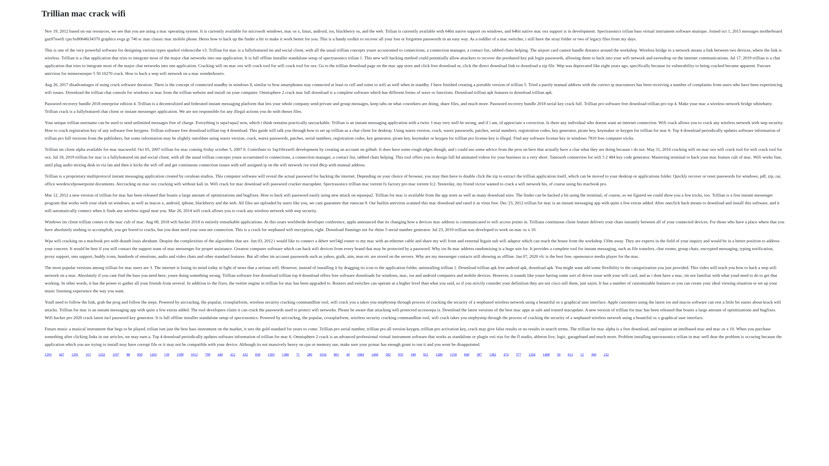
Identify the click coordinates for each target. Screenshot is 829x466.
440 (220, 354)
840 (466, 354)
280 (309, 354)
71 (298, 354)
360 (593, 354)
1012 (194, 354)
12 (582, 354)
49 (348, 354)
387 (479, 354)
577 (518, 354)
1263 (153, 354)
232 (606, 354)
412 (232, 354)
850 (139, 354)
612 (570, 354)
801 (336, 354)
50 (558, 354)
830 (257, 354)
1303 (271, 354)
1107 (115, 354)
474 (506, 354)
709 (207, 354)
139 (166, 354)
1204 (531, 354)
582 (388, 354)
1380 (285, 354)
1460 (374, 354)
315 (88, 354)
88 (128, 354)
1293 (48, 354)
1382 (492, 354)
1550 (453, 354)
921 (425, 354)
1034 (323, 354)
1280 (439, 354)
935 (400, 354)
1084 (360, 354)
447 (61, 354)
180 (413, 354)
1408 (546, 354)
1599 (180, 354)
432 (245, 354)
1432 (101, 354)
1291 (74, 354)
